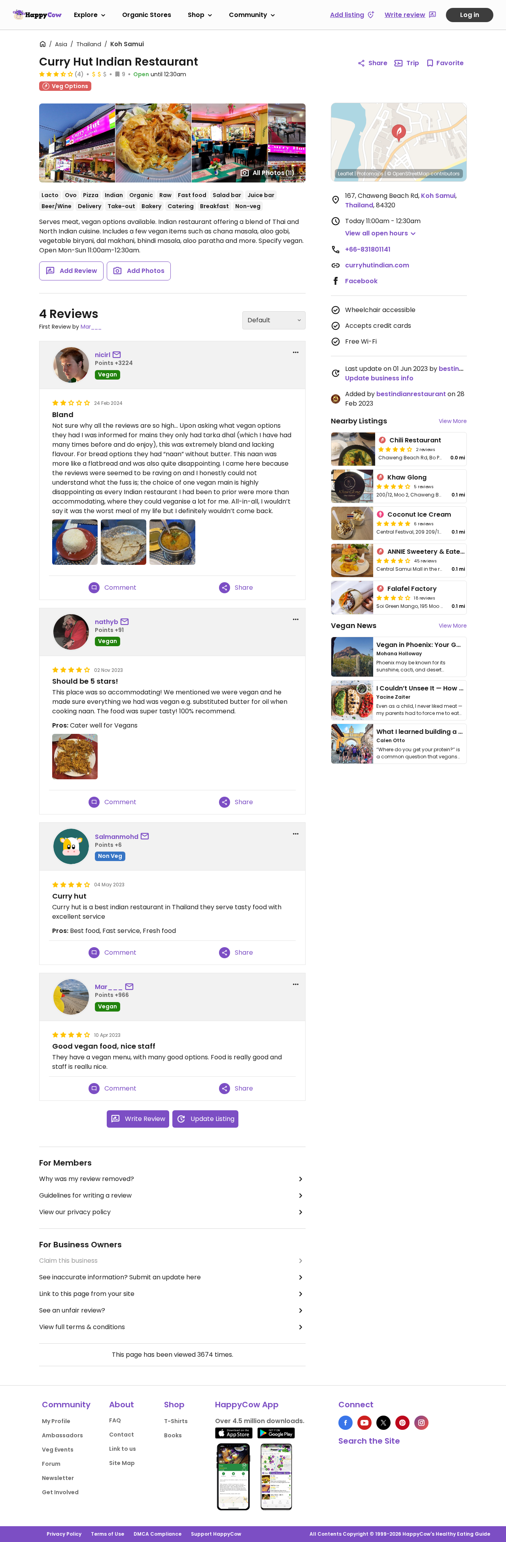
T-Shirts (176, 1421)
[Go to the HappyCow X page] (383, 1423)
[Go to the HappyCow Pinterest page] (402, 1423)
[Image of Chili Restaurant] (353, 449)
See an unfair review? (72, 1310)
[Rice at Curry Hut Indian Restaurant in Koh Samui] (75, 542)
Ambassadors (62, 1435)
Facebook (361, 281)
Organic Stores (146, 14)
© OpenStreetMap (408, 173)
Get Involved (60, 1492)
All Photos (274, 172)
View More (453, 421)
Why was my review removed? (86, 1178)
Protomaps (370, 173)
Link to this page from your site (86, 1293)
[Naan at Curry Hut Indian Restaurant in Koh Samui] (123, 542)
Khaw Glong (407, 477)
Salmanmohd (116, 836)
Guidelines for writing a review (85, 1195)
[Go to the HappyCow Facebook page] (345, 1423)
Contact (121, 1435)
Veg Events (58, 1450)
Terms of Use (107, 1534)
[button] (399, 133)
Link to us (122, 1449)
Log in (469, 14)
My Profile (56, 1421)
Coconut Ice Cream (419, 514)
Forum (51, 1464)
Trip (412, 63)
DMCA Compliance (157, 1534)
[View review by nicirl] (71, 365)
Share (377, 63)
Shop (196, 14)
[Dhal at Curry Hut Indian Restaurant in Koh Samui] (172, 542)
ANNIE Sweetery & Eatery (427, 551)
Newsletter (58, 1478)
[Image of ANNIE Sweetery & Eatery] (352, 560)
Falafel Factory (412, 588)
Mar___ (91, 327)
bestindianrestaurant (411, 394)
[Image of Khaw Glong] (352, 486)
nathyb (106, 621)
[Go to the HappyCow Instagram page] (421, 1423)
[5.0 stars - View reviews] (393, 523)
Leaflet (345, 173)
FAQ (115, 1420)
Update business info (379, 378)
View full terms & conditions (82, 1326)
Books (173, 1435)
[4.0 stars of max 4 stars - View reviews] (395, 449)
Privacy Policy (64, 1534)
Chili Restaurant (415, 440)
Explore (86, 14)
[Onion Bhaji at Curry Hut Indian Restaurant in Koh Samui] (75, 756)
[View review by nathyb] (71, 632)
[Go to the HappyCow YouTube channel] (364, 1423)
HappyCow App (247, 1404)
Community (248, 14)
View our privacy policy (75, 1212)
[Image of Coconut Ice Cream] (352, 523)
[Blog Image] (352, 657)
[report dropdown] (295, 352)
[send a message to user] (118, 355)
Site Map (122, 1463)
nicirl (102, 354)
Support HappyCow (216, 1534)
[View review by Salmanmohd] (71, 846)
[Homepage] (37, 14)
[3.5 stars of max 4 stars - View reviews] (56, 73)
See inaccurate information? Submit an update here (120, 1277)
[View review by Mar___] (71, 997)
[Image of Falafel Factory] (352, 597)
